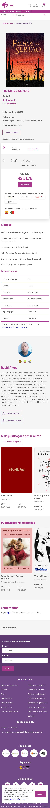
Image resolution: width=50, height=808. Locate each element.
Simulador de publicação (37, 713)
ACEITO (40, 794)
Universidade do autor (36, 698)
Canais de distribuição (36, 707)
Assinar (8, 668)
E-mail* (5, 656)
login (9, 612)
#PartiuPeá (6, 496)
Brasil (3, 11)
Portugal (10, 11)
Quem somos (6, 698)
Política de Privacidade (17, 800)
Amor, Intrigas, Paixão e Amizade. (12, 577)
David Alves (11, 103)
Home (5, 23)
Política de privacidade (37, 685)
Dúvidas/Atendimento (9, 685)
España (18, 11)
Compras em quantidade (37, 703)
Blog (3, 694)
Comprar (25, 184)
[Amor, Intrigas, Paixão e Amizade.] (16, 550)
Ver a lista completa (12, 441)
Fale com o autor (13, 420)
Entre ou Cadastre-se (36, 5)
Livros (11, 23)
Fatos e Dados (7, 703)
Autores (4, 689)
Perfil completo (12, 413)
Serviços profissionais (36, 694)
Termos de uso (7, 707)
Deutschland (27, 11)
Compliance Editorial (36, 689)
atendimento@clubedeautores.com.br (15, 327)
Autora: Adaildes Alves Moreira (13, 582)
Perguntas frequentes (9, 727)
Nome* (5, 646)
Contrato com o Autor (9, 711)
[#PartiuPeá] (16, 470)
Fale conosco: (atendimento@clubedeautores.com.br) (22, 732)
